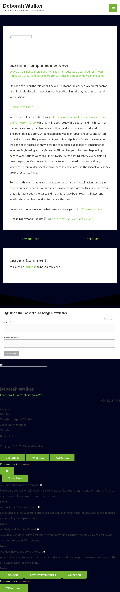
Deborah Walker (23, 6)
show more (15, 478)
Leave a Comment (21, 71)
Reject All (38, 458)
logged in (30, 266)
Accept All (62, 458)
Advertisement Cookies (18, 551)
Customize (12, 458)
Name (7, 322)
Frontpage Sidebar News (73, 75)
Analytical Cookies (15, 529)
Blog (37, 71)
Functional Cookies (15, 507)
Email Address (11, 337)
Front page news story (43, 75)
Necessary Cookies (15, 485)
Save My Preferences (43, 575)
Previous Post (28, 238)
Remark (32, 507)
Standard (33, 485)
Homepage (97, 75)
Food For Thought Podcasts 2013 (61, 71)
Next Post (94, 238)
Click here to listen (21, 107)
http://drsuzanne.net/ (89, 209)
